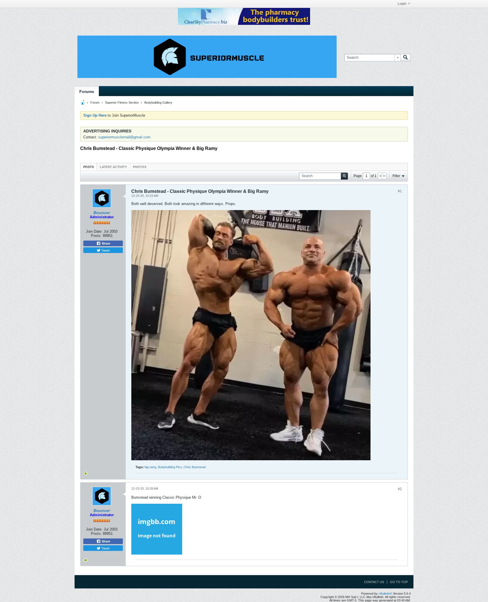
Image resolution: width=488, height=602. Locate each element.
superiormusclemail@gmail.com (124, 137)
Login (402, 4)
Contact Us (374, 582)
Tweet (105, 250)
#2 (400, 489)
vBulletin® (385, 593)
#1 (400, 191)
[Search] (405, 57)
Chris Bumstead (195, 467)
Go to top (399, 582)
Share (105, 243)
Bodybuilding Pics (170, 467)
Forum (94, 102)
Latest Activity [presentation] (113, 167)
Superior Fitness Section (122, 102)
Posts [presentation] (88, 167)
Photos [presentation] (139, 167)
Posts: (96, 236)
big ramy (150, 467)
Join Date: (94, 231)
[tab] (88, 167)
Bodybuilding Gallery (158, 102)
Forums (86, 91)
